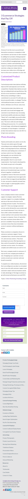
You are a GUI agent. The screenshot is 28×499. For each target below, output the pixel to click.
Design (24, 278)
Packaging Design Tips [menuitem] (9, 391)
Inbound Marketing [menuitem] (8, 460)
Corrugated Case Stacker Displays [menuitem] (12, 432)
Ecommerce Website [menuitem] (8, 413)
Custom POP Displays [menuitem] (9, 425)
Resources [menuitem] (5, 463)
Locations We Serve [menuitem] (8, 397)
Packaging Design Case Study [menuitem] (10, 363)
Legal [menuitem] (24, 495)
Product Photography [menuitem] (8, 438)
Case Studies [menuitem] (6, 472)
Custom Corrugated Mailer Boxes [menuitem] (11, 388)
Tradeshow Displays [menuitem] (8, 447)
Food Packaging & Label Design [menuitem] (11, 366)
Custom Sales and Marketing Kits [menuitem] (11, 378)
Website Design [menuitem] (7, 410)
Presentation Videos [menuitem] (8, 450)
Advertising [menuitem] (6, 435)
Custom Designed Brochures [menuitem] (10, 453)
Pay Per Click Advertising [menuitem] (9, 422)
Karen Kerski (8, 21)
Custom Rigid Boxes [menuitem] (8, 403)
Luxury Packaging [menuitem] (7, 369)
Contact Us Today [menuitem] (7, 475)
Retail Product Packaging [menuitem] (9, 375)
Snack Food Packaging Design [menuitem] (10, 372)
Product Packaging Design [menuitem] (10, 360)
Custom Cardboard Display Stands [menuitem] (12, 428)
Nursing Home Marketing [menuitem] (9, 444)
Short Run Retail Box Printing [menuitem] (10, 407)
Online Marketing (11, 278)
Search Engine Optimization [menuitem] (10, 419)
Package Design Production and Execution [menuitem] (14, 382)
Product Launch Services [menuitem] (9, 441)
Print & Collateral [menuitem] (7, 456)
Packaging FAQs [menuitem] (7, 394)
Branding (19, 278)
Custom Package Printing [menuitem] (10, 400)
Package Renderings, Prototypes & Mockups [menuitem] (14, 385)
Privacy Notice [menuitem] (23, 493)
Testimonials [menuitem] (6, 469)
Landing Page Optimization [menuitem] (10, 416)
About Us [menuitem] (5, 466)
